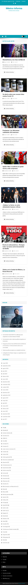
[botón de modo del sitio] (23, 36)
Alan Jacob (14, 62)
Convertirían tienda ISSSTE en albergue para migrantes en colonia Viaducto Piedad (13, 335)
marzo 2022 (5, 389)
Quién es (5, 507)
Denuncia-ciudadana (7, 459)
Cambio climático (7, 433)
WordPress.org (6, 578)
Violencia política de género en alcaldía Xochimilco (14, 350)
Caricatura (5, 435)
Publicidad (18, 1)
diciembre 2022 (6, 381)
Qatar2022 (5, 505)
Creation (5, 451)
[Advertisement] (14, 26)
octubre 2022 (6, 387)
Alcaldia (4, 430)
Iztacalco (5, 483)
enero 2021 (5, 411)
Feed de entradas (7, 573)
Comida (4, 443)
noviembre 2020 (6, 416)
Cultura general (6, 457)
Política (4, 499)
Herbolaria (5, 475)
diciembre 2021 (6, 392)
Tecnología (5, 526)
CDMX (4, 438)
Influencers (5, 481)
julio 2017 (5, 419)
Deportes (5, 462)
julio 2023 (5, 371)
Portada (4, 502)
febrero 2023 (6, 376)
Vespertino (5, 534)
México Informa (14, 8)
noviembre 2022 (6, 384)
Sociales (5, 524)
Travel (4, 532)
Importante (5, 478)
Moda (4, 489)
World (4, 540)
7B (3, 427)
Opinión (4, 497)
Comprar (5, 446)
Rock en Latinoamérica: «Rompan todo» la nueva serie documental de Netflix (13, 246)
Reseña (4, 516)
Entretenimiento (6, 465)
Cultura (4, 454)
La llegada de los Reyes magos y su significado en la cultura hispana (14, 353)
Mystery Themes (21, 583)
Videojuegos (5, 537)
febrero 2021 (6, 408)
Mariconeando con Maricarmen (10, 486)
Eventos (4, 473)
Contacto (23, 1)
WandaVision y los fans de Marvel (14, 60)
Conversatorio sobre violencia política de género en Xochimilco (14, 340)
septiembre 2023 (6, 365)
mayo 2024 (5, 363)
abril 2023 (5, 373)
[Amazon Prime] (12, 316)
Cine (4, 441)
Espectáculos (6, 467)
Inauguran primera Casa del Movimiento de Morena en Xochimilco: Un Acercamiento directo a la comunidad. (14, 345)
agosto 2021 (5, 397)
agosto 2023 (5, 368)
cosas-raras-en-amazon (8, 449)
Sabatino (5, 518)
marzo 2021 (5, 406)
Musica (4, 491)
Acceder (5, 570)
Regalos (4, 513)
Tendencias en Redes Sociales (9, 529)
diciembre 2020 (6, 414)
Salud (4, 521)
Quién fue (5, 510)
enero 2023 (5, 379)
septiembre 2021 (6, 395)
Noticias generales (7, 494)
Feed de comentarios (7, 575)
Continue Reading (10, 72)
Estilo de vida (6, 470)
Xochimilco (5, 542)
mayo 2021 (5, 400)
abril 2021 (5, 403)
